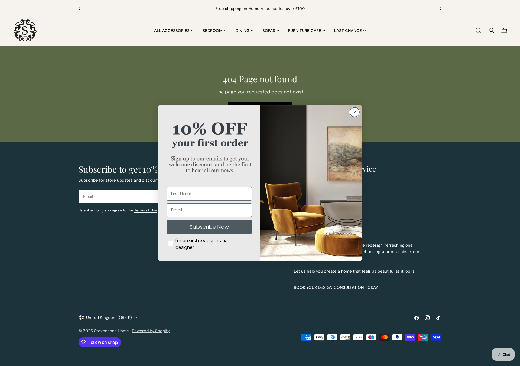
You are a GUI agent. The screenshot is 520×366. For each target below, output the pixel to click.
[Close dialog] (354, 112)
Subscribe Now (209, 227)
